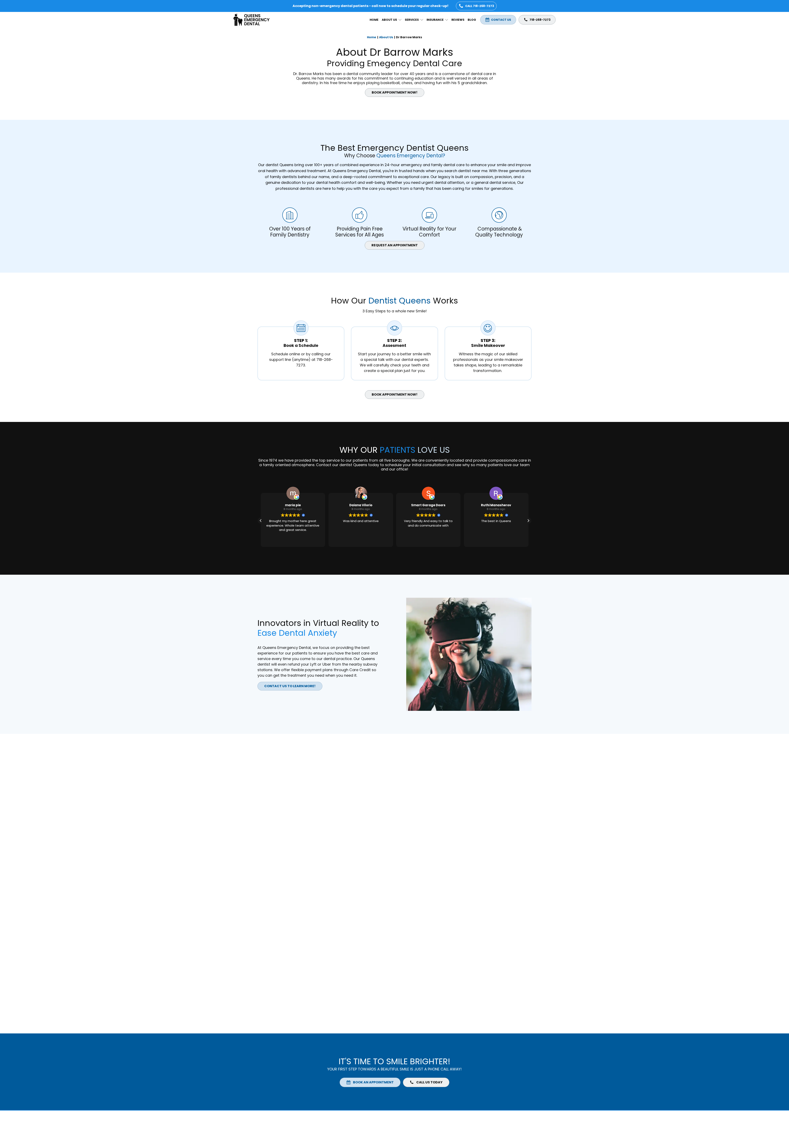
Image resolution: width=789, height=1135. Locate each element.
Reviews (457, 20)
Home (374, 20)
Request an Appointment (394, 245)
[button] (528, 521)
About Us (389, 20)
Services (412, 20)
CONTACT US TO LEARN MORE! (290, 686)
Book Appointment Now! (395, 92)
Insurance (435, 20)
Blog (472, 20)
